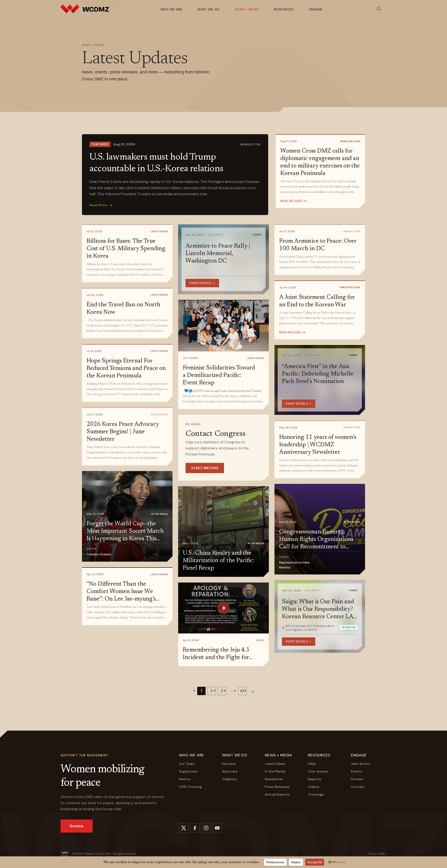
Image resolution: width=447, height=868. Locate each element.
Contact (358, 787)
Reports (314, 779)
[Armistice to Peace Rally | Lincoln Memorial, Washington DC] (223, 259)
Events (356, 771)
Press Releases (277, 787)
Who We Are (171, 9)
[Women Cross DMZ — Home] (85, 9)
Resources (284, 9)
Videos (313, 787)
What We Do (208, 9)
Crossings (316, 794)
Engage (316, 9)
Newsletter (274, 779)
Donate (76, 826)
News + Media (247, 9)
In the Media (275, 771)
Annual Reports (277, 794)
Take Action (360, 764)
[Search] (379, 8)
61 (242, 691)
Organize (229, 779)
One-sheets (318, 771)
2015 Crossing (190, 787)
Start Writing (204, 468)
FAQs (312, 764)
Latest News (275, 764)
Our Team (187, 764)
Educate (229, 764)
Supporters (188, 771)
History (185, 779)
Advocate (230, 771)
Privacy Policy (378, 854)
